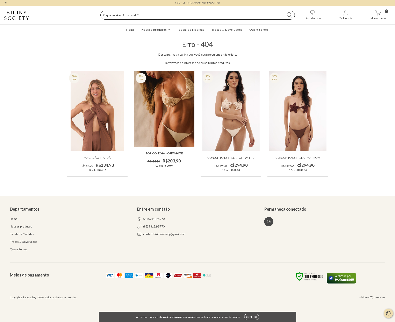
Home (130, 29)
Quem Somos (259, 29)
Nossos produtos (155, 29)
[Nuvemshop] (372, 297)
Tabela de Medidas (190, 29)
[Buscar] (289, 15)
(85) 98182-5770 (154, 226)
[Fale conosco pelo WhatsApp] (388, 313)
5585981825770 (154, 218)
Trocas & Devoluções (227, 29)
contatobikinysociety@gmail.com (164, 234)
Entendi (251, 317)
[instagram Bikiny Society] (5, 3)
